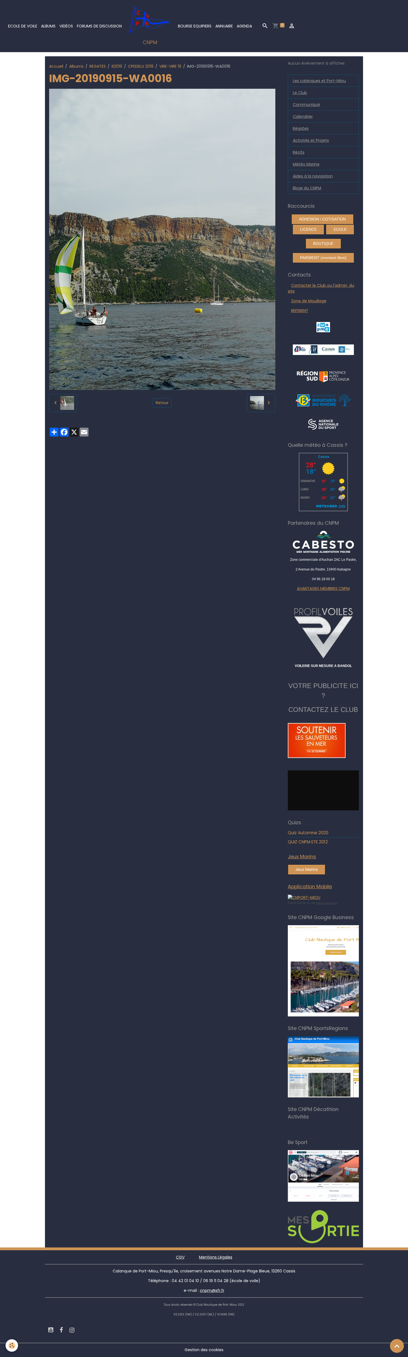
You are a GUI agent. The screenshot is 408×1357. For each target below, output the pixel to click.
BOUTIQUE (323, 243)
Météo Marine (306, 164)
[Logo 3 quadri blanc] (323, 376)
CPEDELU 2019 (140, 66)
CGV (180, 1257)
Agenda (244, 26)
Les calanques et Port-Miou (319, 80)
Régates (301, 128)
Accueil (56, 66)
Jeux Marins (306, 869)
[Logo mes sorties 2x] (336, 1226)
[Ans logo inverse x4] (323, 424)
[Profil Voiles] (323, 632)
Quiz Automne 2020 (308, 833)
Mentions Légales (215, 1257)
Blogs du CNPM (307, 188)
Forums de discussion (99, 26)
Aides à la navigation (313, 176)
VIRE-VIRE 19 (170, 66)
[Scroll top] (397, 1346)
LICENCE (308, 229)
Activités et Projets (311, 140)
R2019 (117, 66)
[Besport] (334, 1175)
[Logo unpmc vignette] (323, 326)
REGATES (97, 66)
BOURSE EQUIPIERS (194, 26)
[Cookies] (12, 1345)
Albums (48, 26)
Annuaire (224, 26)
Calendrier (303, 116)
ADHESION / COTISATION (322, 219)
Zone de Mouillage (308, 301)
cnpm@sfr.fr (212, 1290)
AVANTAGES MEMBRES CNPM (323, 588)
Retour (162, 402)
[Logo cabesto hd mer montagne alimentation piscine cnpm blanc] (323, 542)
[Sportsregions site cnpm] (336, 1066)
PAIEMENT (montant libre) (323, 257)
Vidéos (66, 26)
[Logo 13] (323, 400)
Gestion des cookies (204, 1350)
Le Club (300, 92)
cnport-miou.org (327, 902)
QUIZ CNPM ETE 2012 (308, 842)
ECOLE (340, 229)
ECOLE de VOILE (22, 26)
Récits (298, 152)
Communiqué (306, 104)
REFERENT (299, 310)
